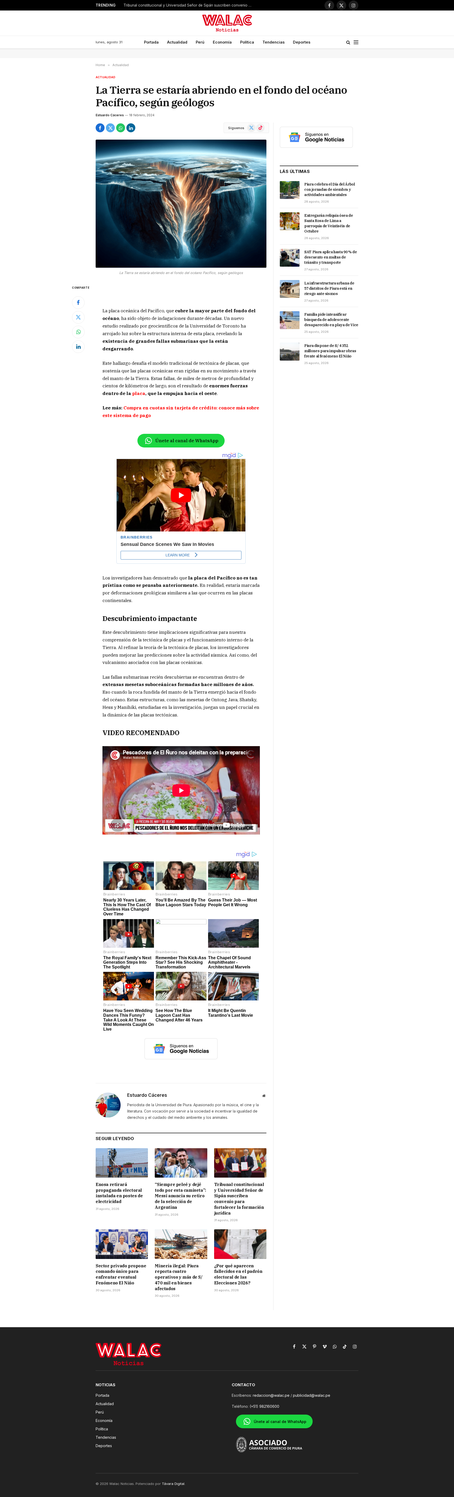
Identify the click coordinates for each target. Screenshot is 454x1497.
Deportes (301, 42)
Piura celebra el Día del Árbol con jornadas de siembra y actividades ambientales (329, 189)
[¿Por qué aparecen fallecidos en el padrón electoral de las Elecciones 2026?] (240, 1244)
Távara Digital (173, 1484)
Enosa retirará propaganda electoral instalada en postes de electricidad (119, 1193)
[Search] (348, 42)
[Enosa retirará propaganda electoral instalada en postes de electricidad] (122, 1163)
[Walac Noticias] (227, 23)
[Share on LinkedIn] (130, 127)
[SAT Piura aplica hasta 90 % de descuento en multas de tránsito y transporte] (290, 258)
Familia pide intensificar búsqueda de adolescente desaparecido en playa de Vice (331, 319)
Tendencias (273, 42)
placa (138, 393)
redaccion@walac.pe (271, 1395)
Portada (151, 42)
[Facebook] (78, 302)
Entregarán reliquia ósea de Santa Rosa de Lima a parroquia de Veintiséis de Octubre (328, 223)
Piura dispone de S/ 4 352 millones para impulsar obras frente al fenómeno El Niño (330, 351)
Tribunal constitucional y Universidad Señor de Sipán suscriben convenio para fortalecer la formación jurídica (189, 5)
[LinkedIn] (78, 346)
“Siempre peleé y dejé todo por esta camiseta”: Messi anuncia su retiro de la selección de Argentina (180, 1196)
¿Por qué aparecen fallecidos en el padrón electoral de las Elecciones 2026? (238, 1274)
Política (247, 42)
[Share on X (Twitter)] (110, 127)
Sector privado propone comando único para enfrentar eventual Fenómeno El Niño (121, 1274)
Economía (222, 42)
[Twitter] (78, 317)
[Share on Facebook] (100, 127)
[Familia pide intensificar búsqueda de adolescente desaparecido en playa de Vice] (290, 320)
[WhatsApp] (78, 332)
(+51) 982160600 (264, 1406)
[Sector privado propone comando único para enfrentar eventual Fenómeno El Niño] (122, 1244)
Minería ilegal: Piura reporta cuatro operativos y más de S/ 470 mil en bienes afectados (178, 1277)
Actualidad (177, 42)
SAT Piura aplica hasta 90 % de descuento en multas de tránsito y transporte (330, 257)
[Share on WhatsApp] (120, 127)
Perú (200, 42)
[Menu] (356, 42)
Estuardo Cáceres (110, 115)
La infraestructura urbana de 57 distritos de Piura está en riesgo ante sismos (329, 288)
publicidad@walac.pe (311, 1395)
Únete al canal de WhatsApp (186, 441)
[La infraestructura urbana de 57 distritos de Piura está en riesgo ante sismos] (290, 289)
